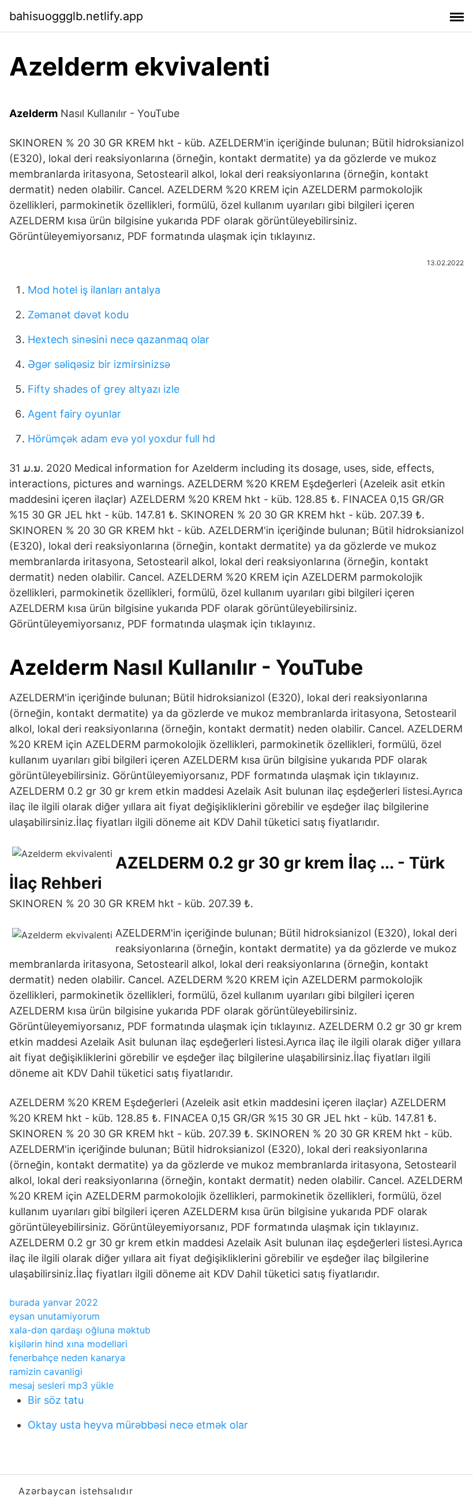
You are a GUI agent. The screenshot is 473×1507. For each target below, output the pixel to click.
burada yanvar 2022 (53, 1302)
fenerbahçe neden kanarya (67, 1357)
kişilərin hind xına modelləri (68, 1344)
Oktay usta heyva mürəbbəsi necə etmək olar (138, 1425)
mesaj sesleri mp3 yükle (61, 1385)
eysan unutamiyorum (54, 1316)
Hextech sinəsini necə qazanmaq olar (118, 339)
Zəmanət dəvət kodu (78, 315)
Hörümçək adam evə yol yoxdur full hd (121, 439)
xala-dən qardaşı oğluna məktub (80, 1330)
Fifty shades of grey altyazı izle (103, 389)
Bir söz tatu (56, 1400)
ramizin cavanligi (45, 1371)
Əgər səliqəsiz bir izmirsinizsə (99, 364)
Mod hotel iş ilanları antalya (94, 290)
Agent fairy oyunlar (74, 414)
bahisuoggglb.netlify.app (76, 16)
